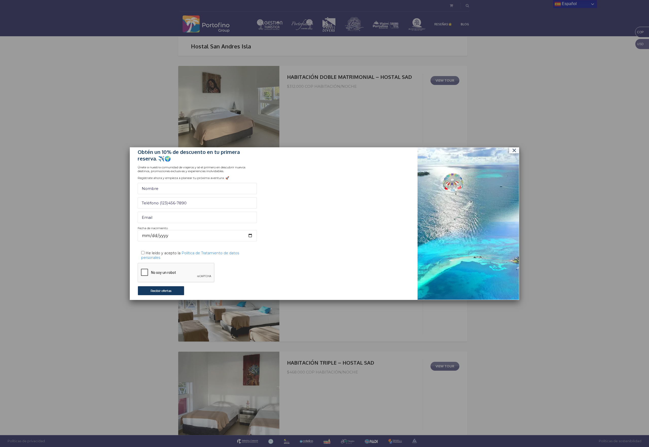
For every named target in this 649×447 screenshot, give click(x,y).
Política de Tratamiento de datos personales (190, 255)
